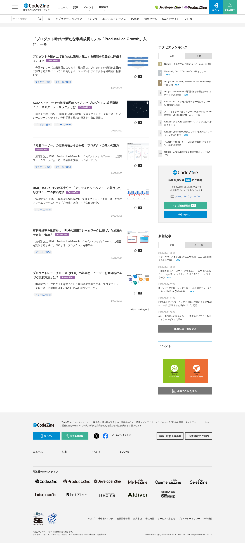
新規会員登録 (186, 205)
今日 (172, 56)
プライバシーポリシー (189, 518)
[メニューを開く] (15, 7)
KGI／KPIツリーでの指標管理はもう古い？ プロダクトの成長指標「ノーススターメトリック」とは (75, 105)
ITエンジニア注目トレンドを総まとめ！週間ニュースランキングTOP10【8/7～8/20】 (185, 289)
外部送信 (208, 518)
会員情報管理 (123, 518)
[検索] (40, 18)
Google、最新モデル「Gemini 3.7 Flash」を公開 (187, 63)
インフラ (92, 18)
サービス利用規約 (166, 518)
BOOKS (103, 7)
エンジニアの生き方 (114, 18)
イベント (89, 7)
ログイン (187, 214)
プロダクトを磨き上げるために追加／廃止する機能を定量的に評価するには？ (77, 58)
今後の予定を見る (187, 391)
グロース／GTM (63, 81)
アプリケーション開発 (68, 18)
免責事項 (137, 518)
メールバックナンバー (187, 196)
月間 (199, 56)
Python (135, 18)
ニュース (63, 7)
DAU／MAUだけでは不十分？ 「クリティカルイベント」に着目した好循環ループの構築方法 (77, 190)
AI (49, 18)
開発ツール (150, 18)
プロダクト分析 (42, 81)
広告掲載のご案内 (199, 436)
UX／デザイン (170, 18)
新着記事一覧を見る (185, 329)
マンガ (188, 18)
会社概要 (149, 518)
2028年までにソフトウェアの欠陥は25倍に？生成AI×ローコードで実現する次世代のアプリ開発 (185, 303)
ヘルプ (91, 518)
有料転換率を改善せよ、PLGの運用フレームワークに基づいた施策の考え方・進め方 (77, 232)
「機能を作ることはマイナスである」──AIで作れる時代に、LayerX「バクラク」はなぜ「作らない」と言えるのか (184, 274)
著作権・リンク (105, 518)
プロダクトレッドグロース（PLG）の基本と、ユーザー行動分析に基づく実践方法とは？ (77, 275)
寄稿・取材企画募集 (170, 436)
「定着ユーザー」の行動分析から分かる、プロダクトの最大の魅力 (76, 147)
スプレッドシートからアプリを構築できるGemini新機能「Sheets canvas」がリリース (188, 113)
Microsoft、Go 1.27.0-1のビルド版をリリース (186, 71)
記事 (75, 7)
